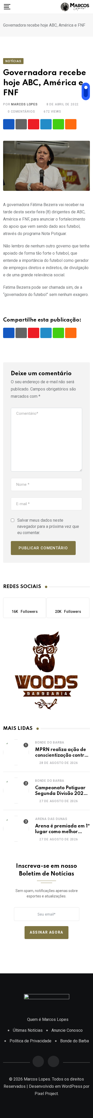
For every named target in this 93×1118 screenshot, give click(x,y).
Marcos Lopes (24, 104)
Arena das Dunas (51, 819)
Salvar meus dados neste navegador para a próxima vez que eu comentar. (48, 526)
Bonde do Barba (49, 742)
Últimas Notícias (28, 1030)
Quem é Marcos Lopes (47, 1019)
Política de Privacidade (30, 1040)
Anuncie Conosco (67, 1030)
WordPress (72, 1086)
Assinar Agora (46, 932)
